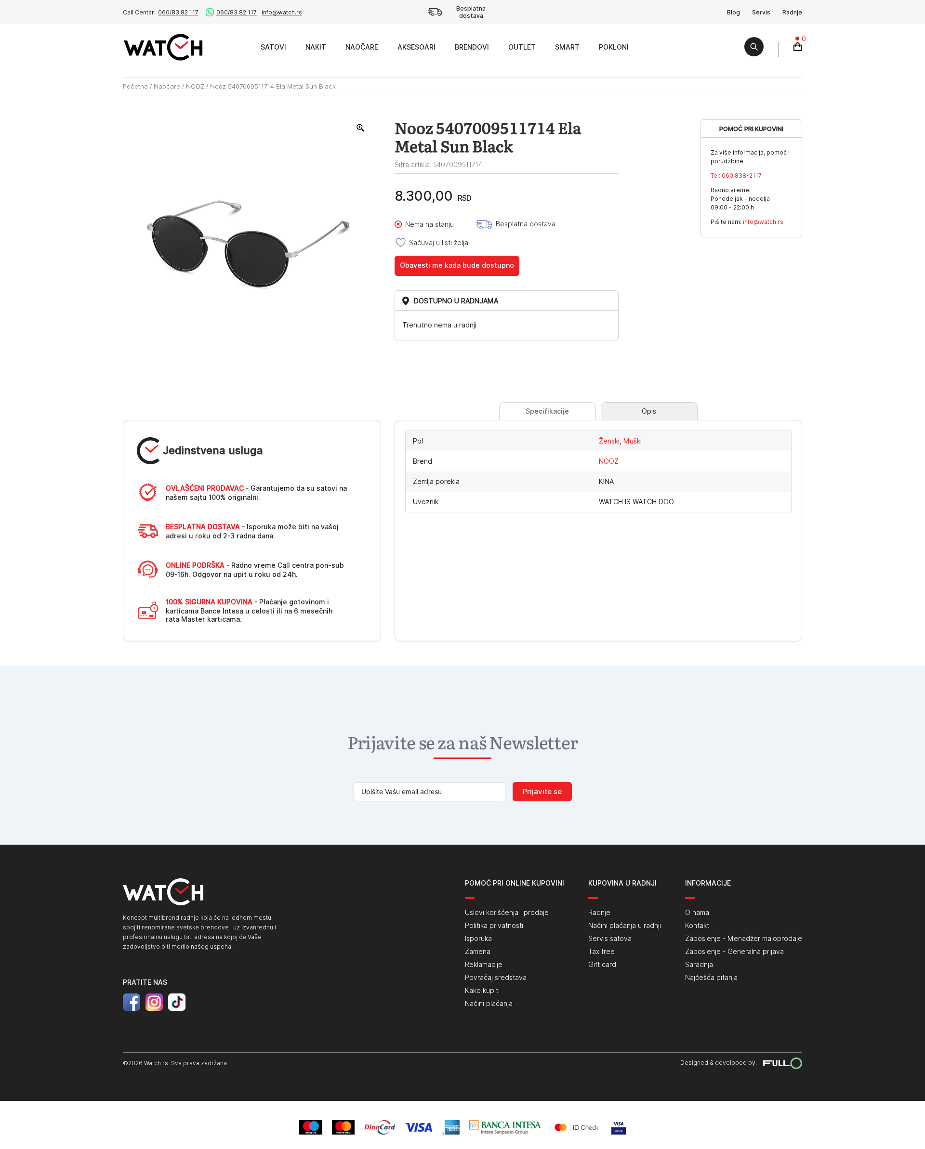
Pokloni (614, 47)
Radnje (792, 12)
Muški (632, 441)
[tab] (547, 411)
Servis (761, 12)
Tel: (736, 175)
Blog (733, 12)
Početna (135, 86)
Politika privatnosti (494, 925)
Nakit (315, 47)
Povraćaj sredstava (496, 977)
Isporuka (478, 938)
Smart (567, 47)
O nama (697, 912)
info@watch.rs (282, 12)
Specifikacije (547, 411)
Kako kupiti (482, 990)
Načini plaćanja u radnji (624, 925)
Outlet (522, 47)
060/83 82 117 (178, 12)
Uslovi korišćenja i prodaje (507, 912)
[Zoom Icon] (360, 128)
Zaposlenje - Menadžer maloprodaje (743, 938)
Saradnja (699, 964)
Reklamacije (483, 964)
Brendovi (472, 47)
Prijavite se (542, 791)
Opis (649, 411)
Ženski (609, 441)
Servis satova (610, 938)
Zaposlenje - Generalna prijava (734, 951)
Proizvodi (240, 47)
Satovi (273, 47)
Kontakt (697, 925)
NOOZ (195, 86)
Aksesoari (416, 47)
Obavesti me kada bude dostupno (457, 265)
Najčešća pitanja (711, 977)
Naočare (361, 47)
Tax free (601, 951)
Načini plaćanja (489, 1003)
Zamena (477, 951)
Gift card (602, 964)
